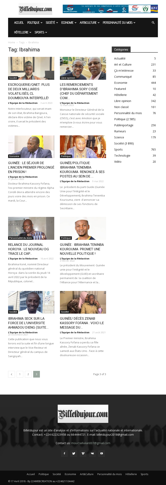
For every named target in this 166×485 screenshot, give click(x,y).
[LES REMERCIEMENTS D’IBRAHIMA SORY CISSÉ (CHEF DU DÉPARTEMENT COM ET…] (83, 68)
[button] (153, 23)
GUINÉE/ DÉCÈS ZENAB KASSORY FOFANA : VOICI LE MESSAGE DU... (82, 322)
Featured (120, 89)
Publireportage (123, 125)
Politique (33, 22)
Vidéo (117, 161)
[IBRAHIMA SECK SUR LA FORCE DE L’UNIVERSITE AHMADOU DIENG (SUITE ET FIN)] (31, 302)
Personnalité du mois (117, 22)
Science (119, 137)
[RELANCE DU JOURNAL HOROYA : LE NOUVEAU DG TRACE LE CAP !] (31, 228)
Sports (39, 32)
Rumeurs (120, 131)
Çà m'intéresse (124, 70)
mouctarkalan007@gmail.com (90, 443)
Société (50, 22)
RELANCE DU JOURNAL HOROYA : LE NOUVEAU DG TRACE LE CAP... (28, 249)
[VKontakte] (92, 453)
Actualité (120, 58)
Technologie (122, 155)
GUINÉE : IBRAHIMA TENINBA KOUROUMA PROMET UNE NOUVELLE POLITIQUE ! (82, 249)
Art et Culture (123, 64)
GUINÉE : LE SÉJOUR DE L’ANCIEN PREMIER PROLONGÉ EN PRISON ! (31, 167)
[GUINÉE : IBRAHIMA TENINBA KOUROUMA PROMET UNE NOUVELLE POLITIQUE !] (83, 228)
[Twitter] (73, 453)
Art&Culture (88, 22)
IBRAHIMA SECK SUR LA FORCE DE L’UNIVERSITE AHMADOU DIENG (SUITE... (28, 322)
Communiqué (123, 77)
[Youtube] (101, 453)
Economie (67, 22)
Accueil (19, 22)
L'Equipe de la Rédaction (23, 102)
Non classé (121, 107)
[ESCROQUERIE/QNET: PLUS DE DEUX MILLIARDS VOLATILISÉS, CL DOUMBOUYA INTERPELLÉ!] (31, 68)
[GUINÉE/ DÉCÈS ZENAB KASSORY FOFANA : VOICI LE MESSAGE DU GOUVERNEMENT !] (83, 302)
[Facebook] (64, 453)
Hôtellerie (21, 32)
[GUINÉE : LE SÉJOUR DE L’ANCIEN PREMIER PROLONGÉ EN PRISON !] (31, 146)
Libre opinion (68, 77)
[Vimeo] (83, 453)
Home (11, 42)
